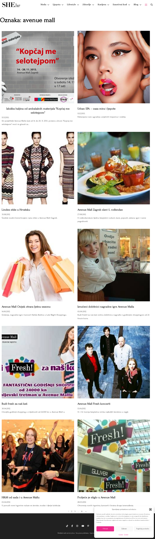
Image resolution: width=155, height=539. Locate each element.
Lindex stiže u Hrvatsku (16, 209)
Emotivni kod (120, 4)
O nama (121, 534)
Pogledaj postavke (142, 529)
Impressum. (93, 533)
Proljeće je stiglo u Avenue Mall (96, 497)
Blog (136, 4)
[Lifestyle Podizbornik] (78, 5)
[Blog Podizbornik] (140, 5)
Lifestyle (71, 4)
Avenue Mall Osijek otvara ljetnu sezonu (26, 306)
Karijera (102, 4)
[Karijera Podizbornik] (108, 5)
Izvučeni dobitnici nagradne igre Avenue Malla (106, 306)
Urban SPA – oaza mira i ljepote (97, 108)
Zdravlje (86, 4)
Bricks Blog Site (77, 519)
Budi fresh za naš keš (14, 403)
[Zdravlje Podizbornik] (93, 5)
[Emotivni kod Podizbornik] (129, 5)
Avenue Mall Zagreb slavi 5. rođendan (100, 209)
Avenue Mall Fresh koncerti (94, 403)
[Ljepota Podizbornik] (63, 5)
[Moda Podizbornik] (48, 5)
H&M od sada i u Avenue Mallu (20, 497)
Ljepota (56, 4)
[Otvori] (152, 5)
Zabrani (124, 529)
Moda (43, 4)
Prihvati (105, 529)
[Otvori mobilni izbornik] (146, 5)
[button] (150, 509)
